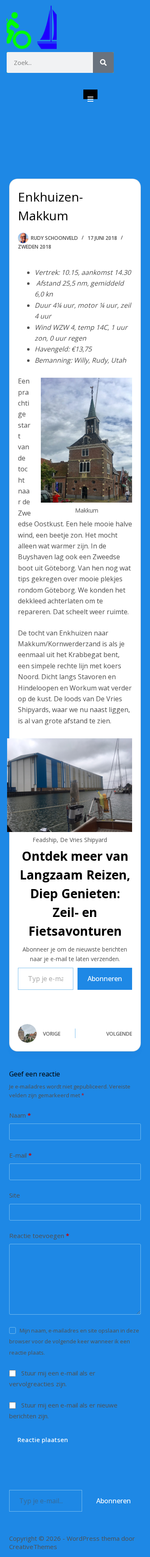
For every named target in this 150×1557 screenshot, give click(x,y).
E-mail (20, 1155)
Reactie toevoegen (39, 1235)
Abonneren (105, 978)
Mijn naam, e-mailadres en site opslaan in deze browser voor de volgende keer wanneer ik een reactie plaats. (74, 1341)
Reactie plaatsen (43, 1439)
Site (14, 1195)
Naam (20, 1115)
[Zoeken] (103, 62)
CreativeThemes (33, 1546)
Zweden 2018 (34, 246)
